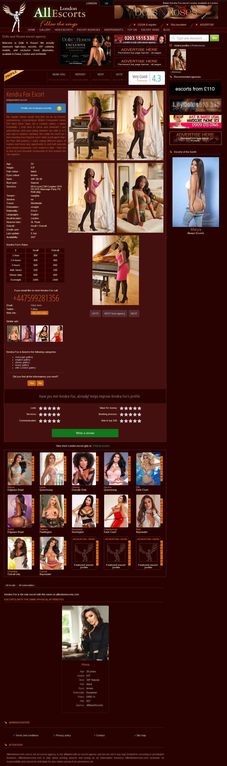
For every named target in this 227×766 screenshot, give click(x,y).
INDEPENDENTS (113, 29)
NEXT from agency (114, 313)
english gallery (23, 359)
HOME (31, 29)
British (34, 210)
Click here (36, 305)
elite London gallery (25, 367)
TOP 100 (132, 29)
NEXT (100, 77)
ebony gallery (22, 362)
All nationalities (26, 585)
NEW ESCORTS (64, 29)
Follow (34, 309)
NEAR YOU (58, 77)
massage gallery (24, 357)
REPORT (80, 77)
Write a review (85, 433)
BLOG (166, 29)
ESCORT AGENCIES (88, 29)
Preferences (198, 45)
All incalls (11, 585)
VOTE (119, 77)
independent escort (16, 100)
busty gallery (22, 365)
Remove (176, 72)
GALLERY (45, 29)
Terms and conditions (27, 735)
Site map (141, 735)
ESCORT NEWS (150, 29)
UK (106, 3)
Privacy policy (63, 735)
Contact (100, 735)
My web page (39, 313)
